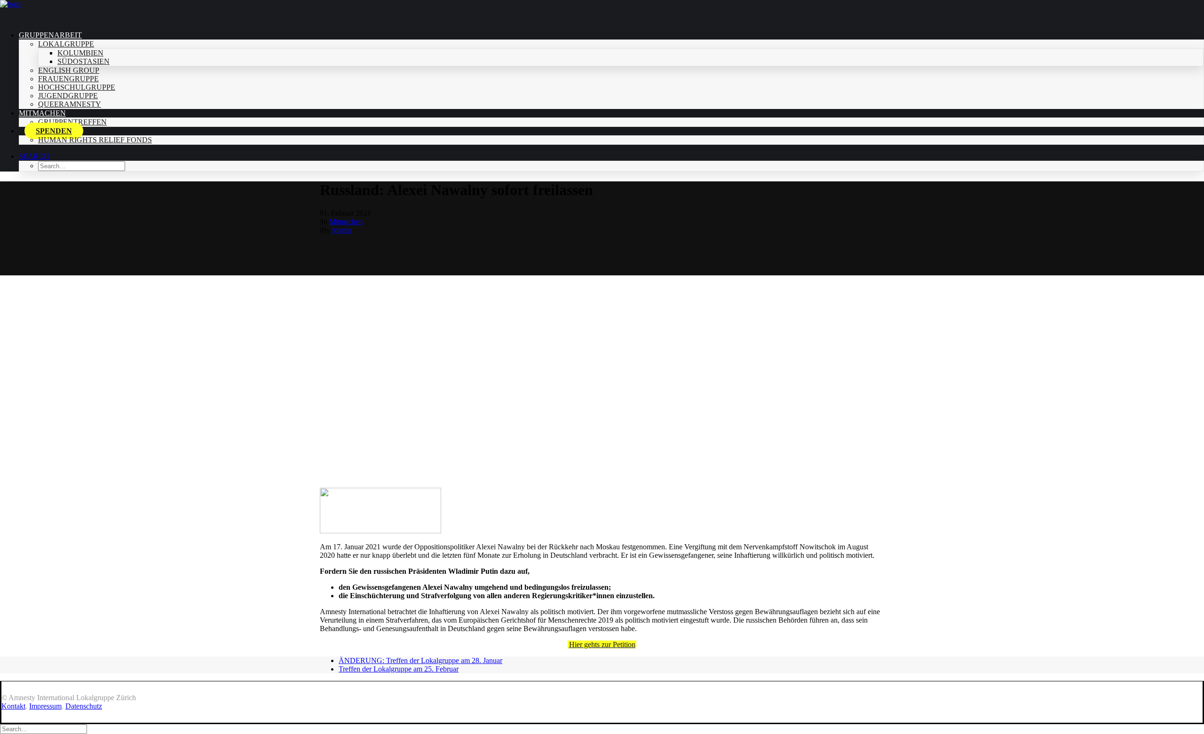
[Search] (43, 729)
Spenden (54, 131)
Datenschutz (83, 706)
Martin (342, 230)
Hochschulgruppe (76, 87)
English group (68, 70)
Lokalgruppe (66, 44)
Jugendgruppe (68, 96)
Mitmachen (42, 113)
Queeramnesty (69, 104)
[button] (34, 156)
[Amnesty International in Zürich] (602, 11)
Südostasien (83, 61)
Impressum (45, 706)
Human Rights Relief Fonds (95, 140)
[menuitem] (611, 70)
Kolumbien (80, 53)
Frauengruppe (68, 79)
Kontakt (13, 706)
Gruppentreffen (72, 122)
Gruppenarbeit (50, 35)
